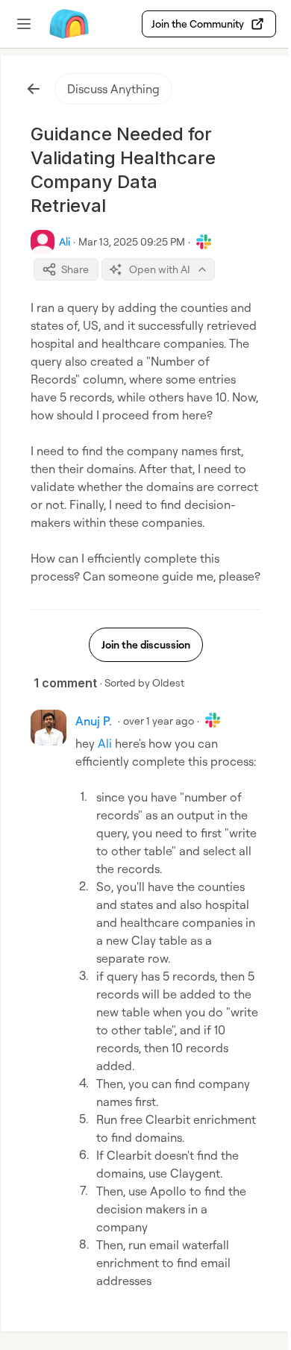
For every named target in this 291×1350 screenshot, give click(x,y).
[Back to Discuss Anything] (33, 89)
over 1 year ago (158, 720)
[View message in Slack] (203, 241)
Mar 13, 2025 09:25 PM (131, 241)
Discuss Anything (113, 88)
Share (75, 269)
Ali (105, 743)
